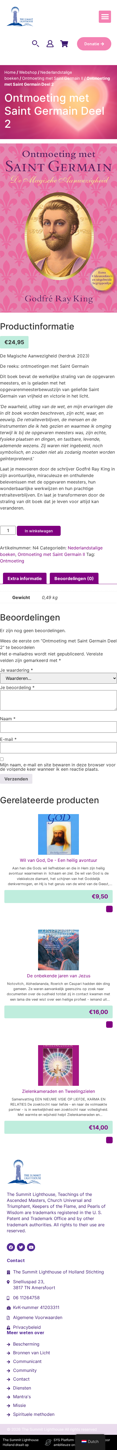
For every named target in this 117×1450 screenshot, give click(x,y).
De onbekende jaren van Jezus (58, 975)
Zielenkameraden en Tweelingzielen (58, 1091)
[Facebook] (11, 1247)
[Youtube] (31, 1247)
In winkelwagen (39, 531)
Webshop (28, 72)
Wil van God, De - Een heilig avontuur (58, 860)
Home (10, 72)
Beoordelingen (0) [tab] (74, 578)
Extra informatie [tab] (25, 578)
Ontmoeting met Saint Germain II (52, 78)
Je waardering (16, 670)
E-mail (8, 739)
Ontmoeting (12, 561)
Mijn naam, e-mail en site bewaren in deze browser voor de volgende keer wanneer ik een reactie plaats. (58, 767)
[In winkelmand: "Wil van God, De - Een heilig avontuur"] (109, 909)
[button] (105, 17)
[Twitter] (21, 1247)
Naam (8, 718)
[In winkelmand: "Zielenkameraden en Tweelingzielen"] (109, 1140)
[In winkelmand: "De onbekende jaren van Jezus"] (109, 1024)
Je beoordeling (17, 687)
